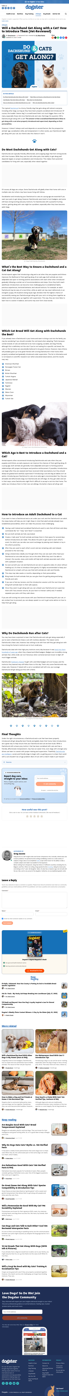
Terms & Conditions (25, 799)
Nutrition (20, 14)
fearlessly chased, (17, 662)
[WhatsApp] (58, 38)
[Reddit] (53, 38)
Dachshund (14, 108)
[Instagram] (6, 8)
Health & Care (10, 14)
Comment (5, 890)
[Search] (65, 13)
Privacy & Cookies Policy (38, 799)
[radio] (27, 816)
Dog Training (29, 14)
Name (4, 911)
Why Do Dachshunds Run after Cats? (43, 103)
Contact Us (45, 1363)
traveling (50, 867)
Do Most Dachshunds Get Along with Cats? (15, 97)
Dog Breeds (46, 14)
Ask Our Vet (56, 14)
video (38, 860)
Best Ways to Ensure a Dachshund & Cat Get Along (45, 97)
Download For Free (36, 971)
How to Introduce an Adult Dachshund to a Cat (16, 103)
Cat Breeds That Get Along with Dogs (14, 100)
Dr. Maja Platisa (40, 35)
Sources (9, 762)
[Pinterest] (14, 8)
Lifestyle (38, 14)
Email (37, 911)
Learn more (5, 21)
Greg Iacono (11, 35)
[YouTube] (11, 8)
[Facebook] (3, 8)
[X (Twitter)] (8, 8)
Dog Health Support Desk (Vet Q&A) (47, 1374)
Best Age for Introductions (34, 100)
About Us (45, 1366)
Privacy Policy (29, 1325)
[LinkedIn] (63, 38)
